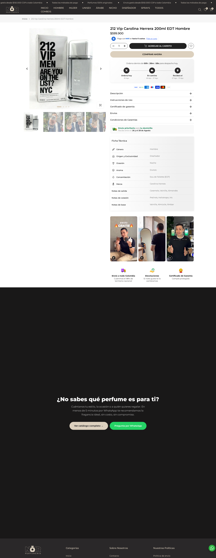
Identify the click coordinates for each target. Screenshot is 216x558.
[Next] (101, 69)
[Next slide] (191, 239)
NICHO (113, 7)
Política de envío (161, 555)
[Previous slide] (112, 239)
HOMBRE (58, 7)
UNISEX (86, 7)
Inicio (24, 19)
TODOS (159, 7)
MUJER (73, 7)
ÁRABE (100, 7)
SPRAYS (145, 7)
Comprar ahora (152, 54)
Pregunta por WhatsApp (128, 425)
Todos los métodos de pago (20, 2)
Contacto (114, 555)
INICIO (44, 7)
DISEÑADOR (129, 7)
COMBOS (46, 11)
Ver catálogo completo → (88, 425)
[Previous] (27, 69)
